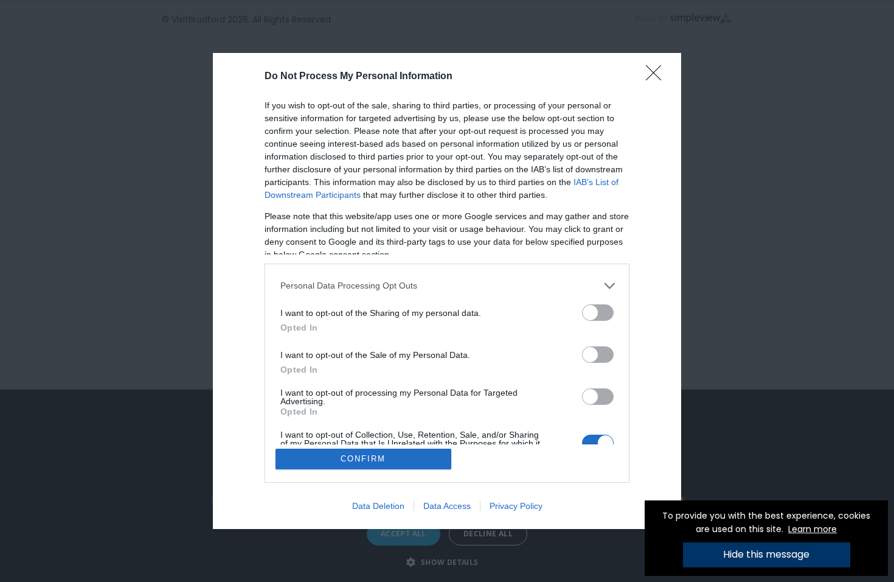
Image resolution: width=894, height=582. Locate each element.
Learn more (812, 529)
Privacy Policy (516, 506)
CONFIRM (363, 458)
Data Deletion (378, 506)
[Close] (657, 76)
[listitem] (447, 285)
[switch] (598, 312)
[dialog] (447, 291)
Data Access (447, 506)
